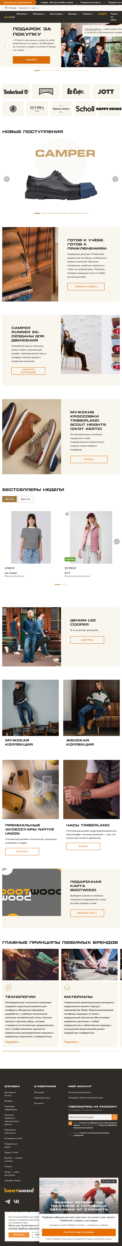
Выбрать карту (87, 913)
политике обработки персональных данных (29, 1228)
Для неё (9, 499)
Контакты (39, 1103)
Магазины (39, 1092)
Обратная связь (42, 1097)
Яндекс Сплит (11, 1152)
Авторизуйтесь (93, 29)
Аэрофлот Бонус (12, 1180)
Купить (89, 459)
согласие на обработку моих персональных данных (95, 1124)
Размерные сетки (13, 1138)
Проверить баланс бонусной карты (85, 1097)
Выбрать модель (86, 286)
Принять (19, 1234)
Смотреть (87, 640)
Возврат (8, 1101)
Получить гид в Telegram (79, 1232)
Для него (25, 499)
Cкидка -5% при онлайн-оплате (57, 2)
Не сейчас (109, 1181)
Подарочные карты (90, 2)
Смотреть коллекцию (28, 371)
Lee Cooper (11, 573)
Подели (8, 1166)
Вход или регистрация (79, 1092)
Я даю (91, 1134)
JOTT (67, 573)
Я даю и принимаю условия (95, 1125)
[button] (37, 70)
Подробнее (11, 1042)
